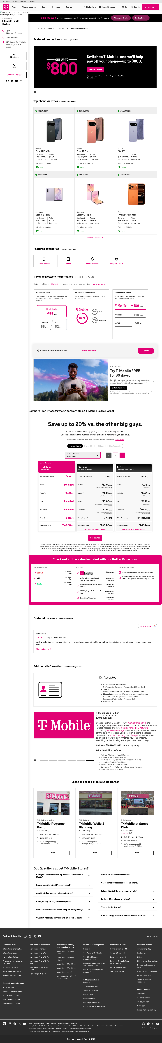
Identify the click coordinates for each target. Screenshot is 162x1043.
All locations (38, 28)
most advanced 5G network (134, 728)
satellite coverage (115, 730)
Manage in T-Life (121, 18)
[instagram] (21, 80)
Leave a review (146, 626)
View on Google (44, 649)
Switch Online (140, 18)
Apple (112, 735)
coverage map (98, 284)
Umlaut (55, 284)
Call (14, 66)
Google (134, 735)
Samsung (120, 735)
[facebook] (7, 80)
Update (146, 351)
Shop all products (95, 237)
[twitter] (12, 80)
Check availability (96, 71)
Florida (49, 28)
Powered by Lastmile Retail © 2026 (81, 1039)
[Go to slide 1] (47, 92)
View (53, 853)
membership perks (137, 723)
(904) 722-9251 (46, 838)
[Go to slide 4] (130, 92)
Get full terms (140, 79)
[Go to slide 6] (86, 761)
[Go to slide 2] (75, 92)
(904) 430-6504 (130, 840)
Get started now (118, 388)
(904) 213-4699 (88, 838)
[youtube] (16, 80)
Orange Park (60, 28)
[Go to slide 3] (103, 92)
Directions (14, 56)
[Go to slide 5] (77, 761)
